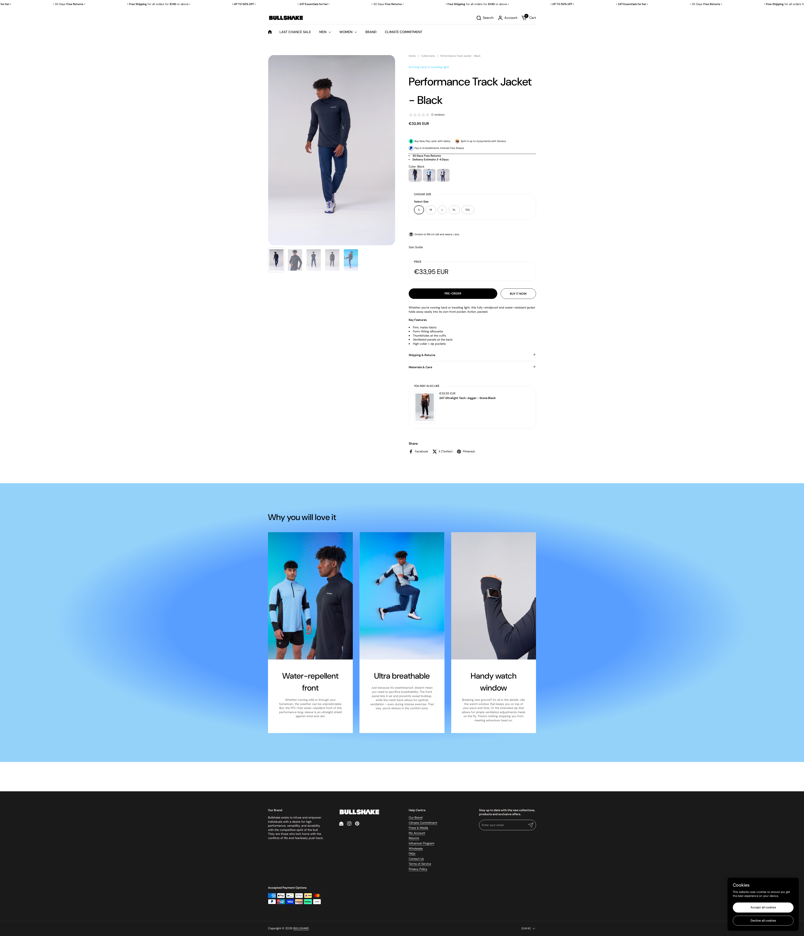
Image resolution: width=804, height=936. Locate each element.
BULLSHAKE (301, 928)
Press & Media (418, 828)
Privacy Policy (418, 869)
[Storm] (443, 175)
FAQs (412, 853)
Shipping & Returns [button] (422, 355)
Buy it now (518, 294)
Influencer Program (421, 843)
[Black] (415, 175)
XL (454, 210)
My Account (417, 833)
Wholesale (416, 848)
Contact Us (416, 859)
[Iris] (429, 175)
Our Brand (416, 817)
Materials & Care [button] (420, 367)
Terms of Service (420, 864)
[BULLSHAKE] (286, 18)
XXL (467, 210)
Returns (414, 838)
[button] (484, 18)
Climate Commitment (423, 823)
